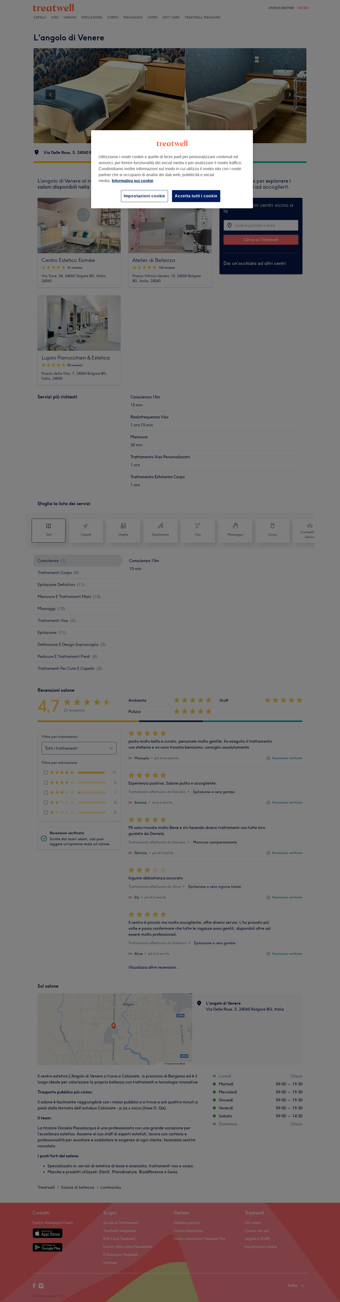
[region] (172, 169)
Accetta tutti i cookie (196, 196)
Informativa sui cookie (132, 181)
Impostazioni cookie (144, 196)
